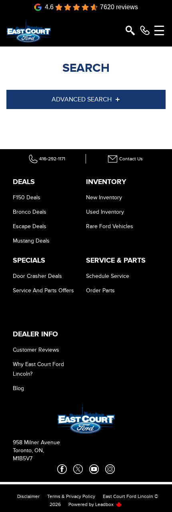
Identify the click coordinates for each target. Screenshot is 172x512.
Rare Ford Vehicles (109, 226)
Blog (18, 388)
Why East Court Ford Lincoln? (38, 369)
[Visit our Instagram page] (110, 469)
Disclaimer (28, 496)
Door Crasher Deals (37, 276)
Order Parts (100, 290)
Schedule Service (107, 276)
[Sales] (145, 30)
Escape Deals (29, 226)
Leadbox (105, 504)
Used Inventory (105, 211)
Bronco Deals (29, 211)
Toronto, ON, (28, 450)
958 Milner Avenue (36, 442)
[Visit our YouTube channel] (94, 469)
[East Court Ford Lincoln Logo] (28, 30)
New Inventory (104, 197)
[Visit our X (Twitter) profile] (78, 469)
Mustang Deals (31, 240)
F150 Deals (26, 197)
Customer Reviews (36, 349)
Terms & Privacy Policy (71, 496)
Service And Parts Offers (43, 290)
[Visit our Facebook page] (62, 469)
